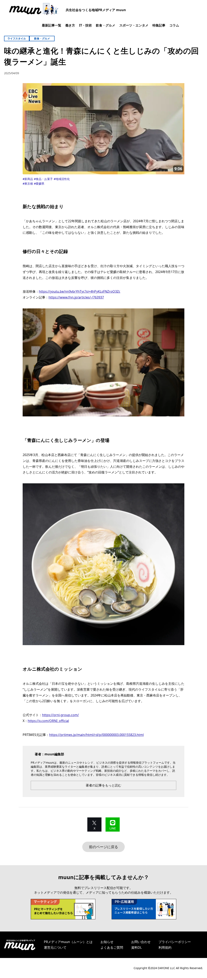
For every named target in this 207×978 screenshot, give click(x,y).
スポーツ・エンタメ (133, 25)
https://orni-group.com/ (60, 715)
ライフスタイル (16, 38)
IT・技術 (85, 25)
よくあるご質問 (111, 947)
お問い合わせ (141, 942)
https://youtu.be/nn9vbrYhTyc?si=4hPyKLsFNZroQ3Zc (79, 291)
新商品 (28, 179)
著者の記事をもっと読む (103, 785)
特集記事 (158, 25)
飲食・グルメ (105, 25)
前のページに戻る (103, 846)
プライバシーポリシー (174, 942)
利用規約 (164, 947)
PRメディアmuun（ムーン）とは (68, 942)
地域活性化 (63, 179)
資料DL (136, 947)
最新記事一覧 (51, 25)
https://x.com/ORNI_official (48, 721)
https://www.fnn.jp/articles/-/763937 (76, 297)
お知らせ (106, 942)
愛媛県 (40, 183)
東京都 (28, 183)
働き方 (70, 25)
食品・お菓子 (44, 179)
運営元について (55, 947)
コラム (174, 25)
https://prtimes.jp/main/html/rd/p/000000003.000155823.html (96, 734)
